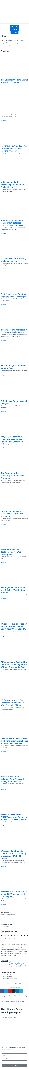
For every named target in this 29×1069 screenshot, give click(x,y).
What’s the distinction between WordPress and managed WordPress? (12, 779)
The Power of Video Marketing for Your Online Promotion (13, 475)
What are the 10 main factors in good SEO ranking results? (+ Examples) (14, 894)
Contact (9, 983)
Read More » (12, 968)
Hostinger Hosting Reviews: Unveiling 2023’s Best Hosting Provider (14, 148)
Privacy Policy (18, 983)
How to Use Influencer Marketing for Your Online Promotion (13, 513)
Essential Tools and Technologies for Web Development (11, 552)
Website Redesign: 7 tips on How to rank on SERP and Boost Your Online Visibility (14, 626)
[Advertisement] (14, 98)
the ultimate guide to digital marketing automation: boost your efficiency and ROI (14, 741)
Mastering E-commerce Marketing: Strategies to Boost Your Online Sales (12, 222)
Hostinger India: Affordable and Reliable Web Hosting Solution (13, 590)
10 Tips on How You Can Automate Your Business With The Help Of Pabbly (12, 702)
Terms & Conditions (14, 987)
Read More (3, 120)
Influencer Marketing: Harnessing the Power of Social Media (12, 184)
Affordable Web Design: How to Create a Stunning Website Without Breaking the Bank (14, 664)
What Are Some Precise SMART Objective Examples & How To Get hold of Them (14, 817)
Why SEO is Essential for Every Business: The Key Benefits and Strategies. (12, 439)
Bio (1, 1003)
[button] (14, 23)
